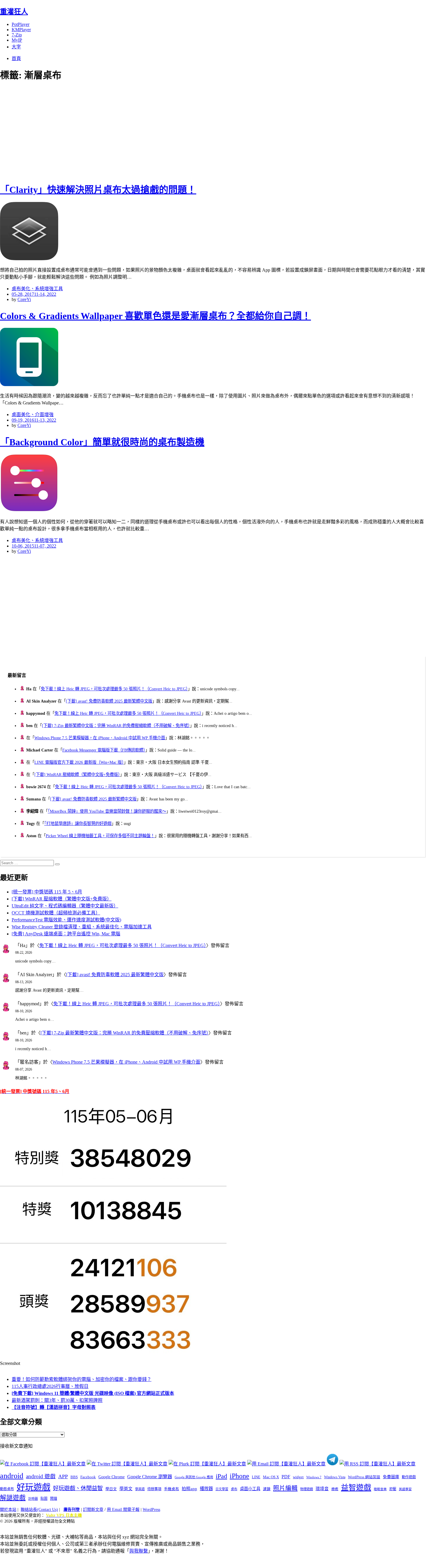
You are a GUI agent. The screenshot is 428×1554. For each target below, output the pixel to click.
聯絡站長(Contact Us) (39, 1509)
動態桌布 (7, 1489)
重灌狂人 (14, 11)
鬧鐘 (53, 1499)
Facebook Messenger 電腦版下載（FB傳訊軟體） (103, 750)
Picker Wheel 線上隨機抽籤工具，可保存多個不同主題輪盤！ (100, 835)
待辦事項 (154, 1489)
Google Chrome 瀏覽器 (149, 1476)
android (11, 1476)
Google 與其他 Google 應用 (194, 1477)
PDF (286, 1476)
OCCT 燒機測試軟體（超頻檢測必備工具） (56, 912)
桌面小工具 (250, 1488)
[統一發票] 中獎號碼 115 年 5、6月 (47, 891)
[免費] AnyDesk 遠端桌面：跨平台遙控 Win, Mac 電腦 (66, 933)
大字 (16, 46)
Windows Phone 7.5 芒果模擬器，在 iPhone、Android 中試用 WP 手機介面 (99, 737)
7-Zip (17, 34)
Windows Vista (334, 1477)
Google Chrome (111, 1476)
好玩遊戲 (33, 1487)
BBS (74, 1477)
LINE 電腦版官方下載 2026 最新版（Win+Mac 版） (79, 762)
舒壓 (392, 1489)
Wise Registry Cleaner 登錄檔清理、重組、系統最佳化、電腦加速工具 (82, 926)
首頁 (16, 58)
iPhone (239, 1476)
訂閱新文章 (93, 1509)
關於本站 (8, 1509)
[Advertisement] (105, 131)
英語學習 (405, 1489)
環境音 (322, 1488)
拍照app (189, 1488)
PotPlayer (20, 24)
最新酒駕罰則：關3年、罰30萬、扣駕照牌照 (57, 1400)
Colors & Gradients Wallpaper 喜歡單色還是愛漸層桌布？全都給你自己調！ (155, 316)
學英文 (125, 1488)
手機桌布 (171, 1489)
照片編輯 (285, 1488)
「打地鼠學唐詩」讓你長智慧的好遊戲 (78, 823)
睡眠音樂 (380, 1489)
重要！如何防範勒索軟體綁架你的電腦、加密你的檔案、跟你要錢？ (81, 1379)
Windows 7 (313, 1477)
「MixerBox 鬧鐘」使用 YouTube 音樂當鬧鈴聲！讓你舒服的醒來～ (107, 811)
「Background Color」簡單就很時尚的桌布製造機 (102, 442)
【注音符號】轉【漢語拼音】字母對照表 (53, 1407)
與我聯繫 (138, 1550)
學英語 (140, 1489)
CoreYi (24, 299)
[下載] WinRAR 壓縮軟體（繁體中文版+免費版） (77, 774)
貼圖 (43, 1499)
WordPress (151, 1509)
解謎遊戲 (13, 1497)
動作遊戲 (409, 1477)
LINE (256, 1477)
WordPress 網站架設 (364, 1477)
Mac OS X (271, 1477)
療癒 (334, 1489)
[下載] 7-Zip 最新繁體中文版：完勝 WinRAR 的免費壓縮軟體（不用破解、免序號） (116, 725)
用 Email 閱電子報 (123, 1509)
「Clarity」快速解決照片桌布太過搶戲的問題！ (98, 189)
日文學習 (221, 1489)
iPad (221, 1476)
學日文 (111, 1489)
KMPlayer (21, 29)
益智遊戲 (356, 1487)
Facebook (88, 1477)
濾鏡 (266, 1489)
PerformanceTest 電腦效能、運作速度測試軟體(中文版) (66, 919)
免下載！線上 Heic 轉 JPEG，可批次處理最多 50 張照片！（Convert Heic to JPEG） (114, 689)
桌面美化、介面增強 (33, 414)
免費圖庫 (391, 1476)
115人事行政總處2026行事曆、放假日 (50, 1386)
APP (63, 1476)
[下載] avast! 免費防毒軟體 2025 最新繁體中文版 (109, 701)
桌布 (234, 1489)
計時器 (33, 1498)
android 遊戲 (41, 1476)
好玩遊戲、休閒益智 (78, 1488)
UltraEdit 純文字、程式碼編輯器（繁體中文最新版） (65, 905)
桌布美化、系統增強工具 (37, 288)
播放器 (206, 1488)
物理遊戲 (306, 1489)
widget (298, 1477)
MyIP (17, 40)
